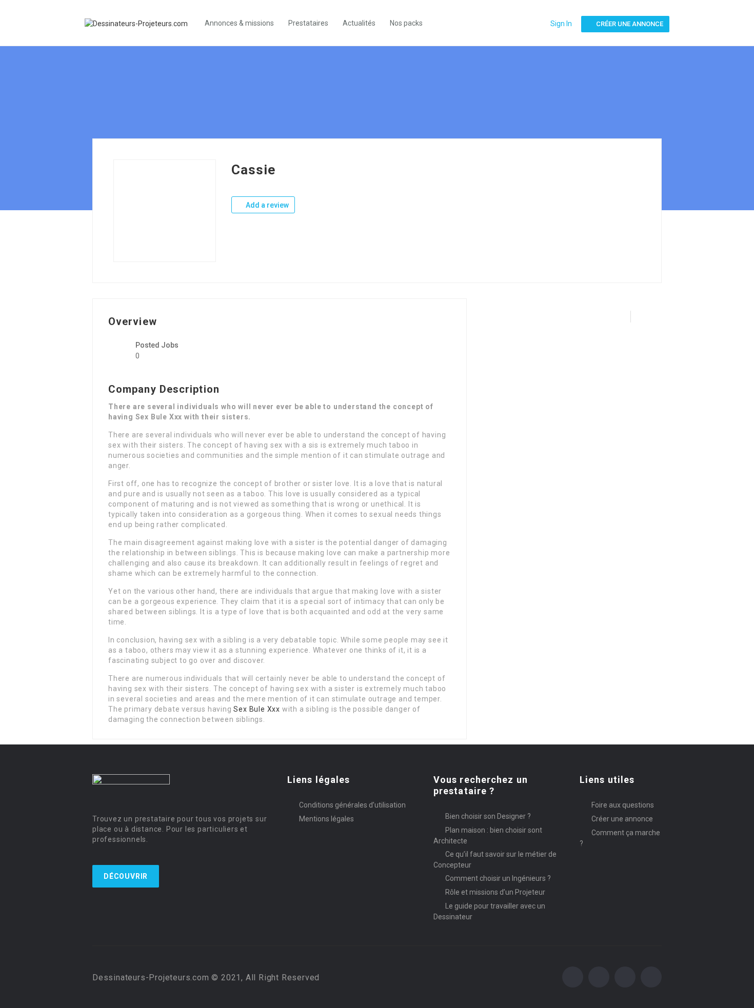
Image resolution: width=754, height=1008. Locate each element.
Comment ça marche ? (620, 838)
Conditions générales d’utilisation (352, 805)
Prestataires (308, 23)
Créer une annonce (622, 819)
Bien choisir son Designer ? (488, 816)
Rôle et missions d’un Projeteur (495, 892)
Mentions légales (326, 819)
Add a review (266, 205)
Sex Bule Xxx (256, 709)
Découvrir (126, 876)
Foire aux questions (622, 805)
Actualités (359, 23)
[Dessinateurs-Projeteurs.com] (141, 22)
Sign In (561, 23)
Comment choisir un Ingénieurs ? (498, 878)
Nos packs (406, 23)
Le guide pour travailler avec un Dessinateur (489, 911)
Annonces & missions (239, 23)
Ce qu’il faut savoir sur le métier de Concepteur (495, 859)
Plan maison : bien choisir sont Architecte (487, 835)
